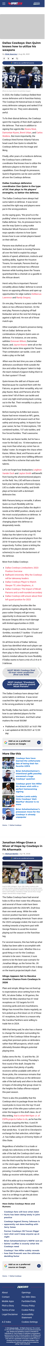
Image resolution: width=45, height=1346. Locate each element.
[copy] (17, 58)
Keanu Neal (30, 129)
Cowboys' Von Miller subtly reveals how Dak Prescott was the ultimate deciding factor (22, 1253)
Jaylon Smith (25, 473)
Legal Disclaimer (10, 1314)
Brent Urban (25, 132)
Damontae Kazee (10, 132)
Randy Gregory (23, 297)
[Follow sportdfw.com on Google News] (39, 742)
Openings (26, 1292)
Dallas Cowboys (15, 825)
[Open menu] (3, 3)
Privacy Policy (28, 1305)
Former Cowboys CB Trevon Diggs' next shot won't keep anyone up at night (21, 1234)
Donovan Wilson (18, 341)
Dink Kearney (11, 54)
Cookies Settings (30, 1322)
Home (4, 825)
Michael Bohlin (11, 854)
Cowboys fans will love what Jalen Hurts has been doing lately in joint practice (22, 1215)
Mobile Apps (8, 1301)
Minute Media (14, 1328)
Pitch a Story (8, 1305)
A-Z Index (6, 1322)
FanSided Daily (29, 1301)
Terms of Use (8, 1310)
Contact (5, 1297)
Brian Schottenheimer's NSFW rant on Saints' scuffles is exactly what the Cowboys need (23, 1244)
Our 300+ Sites (29, 1297)
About (5, 1292)
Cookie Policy (28, 1310)
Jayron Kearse (20, 344)
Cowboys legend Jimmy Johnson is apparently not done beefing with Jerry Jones (22, 1224)
